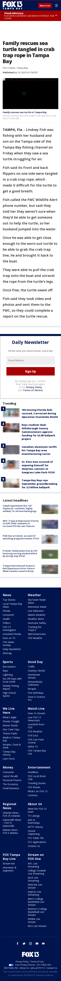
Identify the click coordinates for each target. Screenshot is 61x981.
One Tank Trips (11, 729)
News (7, 595)
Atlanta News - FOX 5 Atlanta (11, 831)
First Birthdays (36, 692)
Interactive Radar (37, 606)
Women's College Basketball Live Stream (37, 911)
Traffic (31, 666)
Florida (6, 610)
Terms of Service (33, 390)
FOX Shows (34, 787)
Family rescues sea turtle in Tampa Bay (25, 112)
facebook (17, 943)
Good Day (35, 662)
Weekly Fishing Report (11, 687)
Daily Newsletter (12, 649)
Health (6, 618)
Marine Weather (36, 614)
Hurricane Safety (37, 622)
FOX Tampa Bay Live (37, 752)
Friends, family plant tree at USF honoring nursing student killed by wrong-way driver (20, 553)
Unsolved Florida (12, 634)
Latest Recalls (10, 776)
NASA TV (33, 746)
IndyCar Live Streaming (34, 893)
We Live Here (9, 710)
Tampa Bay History (9, 753)
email (43, 943)
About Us (35, 804)
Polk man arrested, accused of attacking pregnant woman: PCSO (21, 537)
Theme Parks (10, 733)
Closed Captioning (33, 832)
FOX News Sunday (8, 643)
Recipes (32, 688)
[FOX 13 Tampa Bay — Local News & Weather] (12, 5)
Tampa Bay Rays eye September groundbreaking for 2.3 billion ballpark (39, 484)
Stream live (9, 863)
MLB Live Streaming (33, 879)
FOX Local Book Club (37, 778)
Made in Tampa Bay (11, 739)
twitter (24, 943)
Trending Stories (37, 783)
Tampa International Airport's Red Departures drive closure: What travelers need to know (19, 568)
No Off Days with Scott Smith (12, 680)
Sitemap (7, 653)
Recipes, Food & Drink (12, 746)
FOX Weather (35, 638)
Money (8, 767)
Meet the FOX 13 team (37, 810)
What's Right (9, 717)
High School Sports (9, 694)
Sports (8, 662)
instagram (30, 943)
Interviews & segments (9, 869)
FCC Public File (36, 838)
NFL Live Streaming (33, 865)
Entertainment (39, 767)
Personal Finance (12, 780)
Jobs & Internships (34, 821)
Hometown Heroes (34, 676)
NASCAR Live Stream (35, 886)
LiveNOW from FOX (36, 726)
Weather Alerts (36, 618)
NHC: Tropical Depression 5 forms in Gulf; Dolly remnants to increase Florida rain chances (21, 523)
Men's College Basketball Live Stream (36, 901)
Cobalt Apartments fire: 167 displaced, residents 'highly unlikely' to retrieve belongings (19, 508)
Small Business (11, 788)
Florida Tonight (11, 721)
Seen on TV (9, 638)
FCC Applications (37, 842)
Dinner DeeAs (10, 725)
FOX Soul (33, 735)
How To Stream (36, 713)
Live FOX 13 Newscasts (34, 719)
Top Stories (9, 599)
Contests (33, 795)
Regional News (9, 806)
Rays (5, 670)
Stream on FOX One (36, 857)
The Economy (10, 784)
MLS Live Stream (37, 926)
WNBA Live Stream (34, 920)
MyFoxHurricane (37, 634)
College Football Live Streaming (37, 872)
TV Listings (34, 815)
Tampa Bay (22, 68)
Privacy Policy (34, 387)
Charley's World (36, 670)
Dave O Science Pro (36, 698)
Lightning (8, 674)
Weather (34, 595)
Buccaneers (9, 666)
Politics (7, 622)
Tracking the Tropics (34, 628)
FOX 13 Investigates (9, 628)
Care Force (9, 758)
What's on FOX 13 (37, 791)
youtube (37, 943)
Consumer (8, 614)
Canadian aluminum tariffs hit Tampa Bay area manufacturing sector (39, 450)
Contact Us (34, 846)
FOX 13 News (9, 68)
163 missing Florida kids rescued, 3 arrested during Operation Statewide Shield (40, 413)
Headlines (33, 772)
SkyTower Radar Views (37, 601)
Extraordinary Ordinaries (35, 683)
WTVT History (35, 826)
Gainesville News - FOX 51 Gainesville (12, 822)
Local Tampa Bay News (12, 605)
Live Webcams (36, 610)
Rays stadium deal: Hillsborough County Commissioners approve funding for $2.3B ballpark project (38, 432)
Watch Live (45, 6)
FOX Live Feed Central (36, 741)
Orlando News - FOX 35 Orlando (11, 814)
